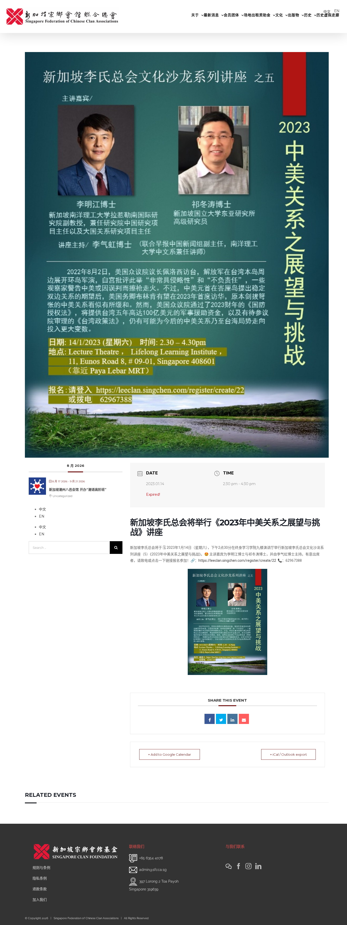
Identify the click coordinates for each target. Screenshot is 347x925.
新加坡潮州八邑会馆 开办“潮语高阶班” (77, 489)
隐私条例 (40, 878)
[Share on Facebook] (209, 719)
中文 (326, 12)
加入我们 (40, 900)
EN (336, 11)
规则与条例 (41, 868)
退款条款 (40, 889)
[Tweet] (221, 719)
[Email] (244, 719)
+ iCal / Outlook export (288, 754)
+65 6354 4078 (151, 858)
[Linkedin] (232, 719)
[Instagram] (248, 866)
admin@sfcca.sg (153, 870)
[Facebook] (238, 866)
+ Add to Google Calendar (169, 754)
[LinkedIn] (258, 866)
